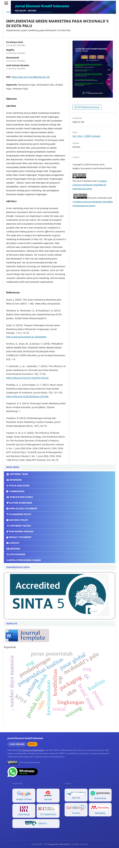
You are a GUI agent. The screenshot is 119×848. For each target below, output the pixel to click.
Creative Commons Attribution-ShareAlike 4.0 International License (90, 184)
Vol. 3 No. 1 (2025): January (39, 11)
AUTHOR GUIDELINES (20, 502)
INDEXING (14, 548)
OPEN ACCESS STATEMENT (23, 508)
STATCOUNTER (17, 554)
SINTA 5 (43, 823)
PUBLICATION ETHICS (21, 497)
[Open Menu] (6, 3)
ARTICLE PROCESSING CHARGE (24, 560)
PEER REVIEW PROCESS (21, 531)
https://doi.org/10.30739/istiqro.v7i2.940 (27, 396)
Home (9, 11)
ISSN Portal (24, 814)
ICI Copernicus (48, 814)
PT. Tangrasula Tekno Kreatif (31, 750)
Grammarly (100, 798)
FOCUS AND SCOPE (19, 485)
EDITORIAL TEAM (18, 474)
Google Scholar (24, 799)
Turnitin (76, 813)
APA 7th (76, 797)
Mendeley (100, 813)
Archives (20, 11)
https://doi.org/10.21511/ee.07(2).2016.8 (27, 377)
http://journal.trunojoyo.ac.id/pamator (26, 336)
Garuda (48, 799)
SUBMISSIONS (16, 491)
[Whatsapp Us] (22, 776)
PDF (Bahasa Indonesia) (88, 107)
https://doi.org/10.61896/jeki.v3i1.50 (31, 76)
